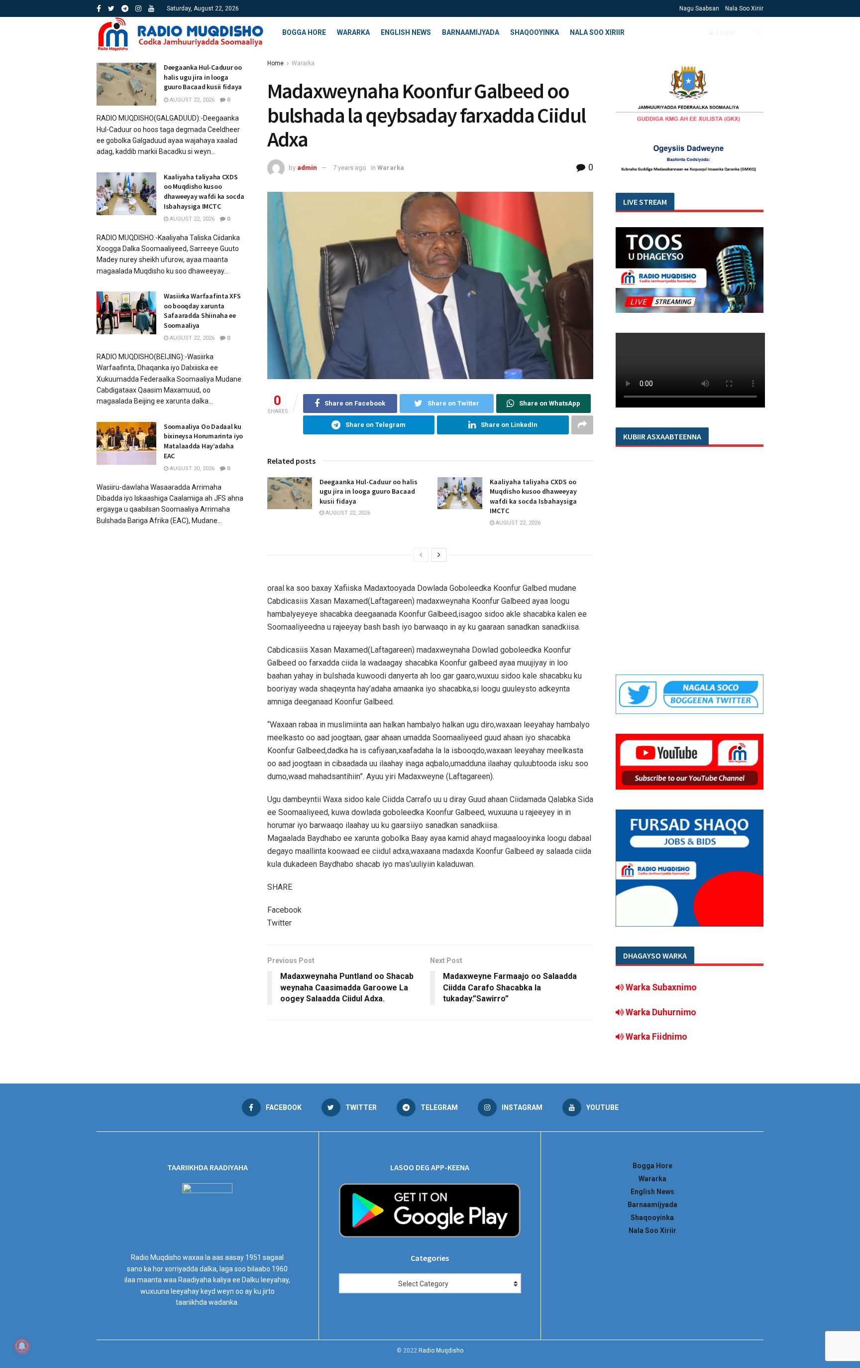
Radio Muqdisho (441, 1350)
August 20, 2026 (191, 468)
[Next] (438, 555)
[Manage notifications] (22, 1346)
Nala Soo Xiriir (744, 8)
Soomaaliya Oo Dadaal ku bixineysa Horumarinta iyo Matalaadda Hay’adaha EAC (203, 441)
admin (307, 167)
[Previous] (421, 555)
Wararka (353, 32)
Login (724, 32)
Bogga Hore (304, 32)
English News (406, 32)
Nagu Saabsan (699, 8)
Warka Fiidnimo (655, 1037)
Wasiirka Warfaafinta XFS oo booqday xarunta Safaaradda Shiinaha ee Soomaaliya (202, 310)
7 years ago (349, 167)
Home (275, 63)
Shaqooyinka (534, 32)
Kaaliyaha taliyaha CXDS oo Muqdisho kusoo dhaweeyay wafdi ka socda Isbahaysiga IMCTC (533, 496)
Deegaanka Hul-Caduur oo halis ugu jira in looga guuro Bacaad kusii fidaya (369, 491)
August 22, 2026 (347, 513)
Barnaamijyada (470, 32)
